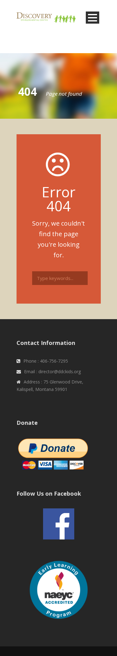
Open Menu (92, 17)
